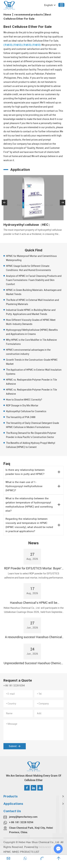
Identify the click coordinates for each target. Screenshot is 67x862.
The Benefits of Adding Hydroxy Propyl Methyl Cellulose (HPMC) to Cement (30, 445)
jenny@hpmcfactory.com (23, 816)
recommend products (28, 14)
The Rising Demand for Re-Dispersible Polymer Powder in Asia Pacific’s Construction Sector (31, 435)
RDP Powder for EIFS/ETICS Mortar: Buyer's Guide (33, 568)
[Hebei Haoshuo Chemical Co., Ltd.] (9, 5)
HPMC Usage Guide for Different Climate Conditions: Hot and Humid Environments (28, 268)
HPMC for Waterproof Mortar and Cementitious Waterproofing (31, 258)
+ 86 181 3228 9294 (21, 822)
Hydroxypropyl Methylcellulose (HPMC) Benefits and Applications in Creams (32, 332)
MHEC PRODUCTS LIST (25, 851)
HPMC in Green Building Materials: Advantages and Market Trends (33, 292)
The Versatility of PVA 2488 (20, 417)
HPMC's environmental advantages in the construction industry (28, 351)
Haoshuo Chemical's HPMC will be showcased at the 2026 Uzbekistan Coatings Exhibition (33, 603)
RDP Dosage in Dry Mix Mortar (22, 405)
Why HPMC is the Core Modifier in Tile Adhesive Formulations (31, 341)
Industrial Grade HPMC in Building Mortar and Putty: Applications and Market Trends (30, 312)
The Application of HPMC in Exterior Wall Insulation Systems (34, 371)
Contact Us (12, 811)
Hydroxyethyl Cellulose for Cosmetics (26, 411)
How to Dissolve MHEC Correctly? (24, 399)
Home (7, 14)
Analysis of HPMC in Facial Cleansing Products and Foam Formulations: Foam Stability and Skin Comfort (34, 280)
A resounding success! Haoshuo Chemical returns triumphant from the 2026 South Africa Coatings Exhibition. (33, 637)
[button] (4, 202)
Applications (13, 803)
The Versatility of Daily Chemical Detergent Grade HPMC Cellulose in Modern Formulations (32, 425)
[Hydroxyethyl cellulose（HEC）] (33, 197)
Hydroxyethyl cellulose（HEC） (27, 224)
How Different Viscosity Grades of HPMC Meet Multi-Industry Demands (30, 322)
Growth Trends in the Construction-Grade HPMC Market (32, 361)
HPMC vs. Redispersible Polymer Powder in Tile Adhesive (31, 381)
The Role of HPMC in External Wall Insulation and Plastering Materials (32, 302)
